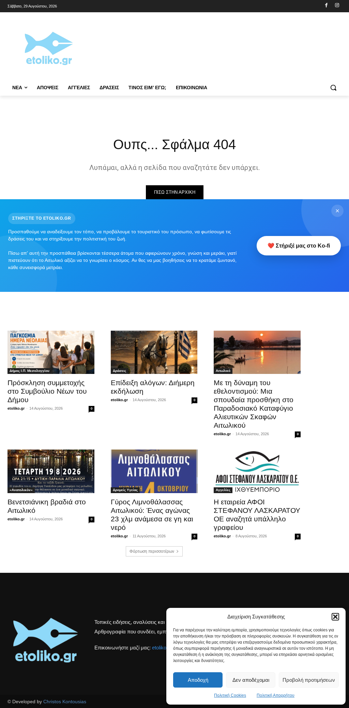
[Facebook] (326, 5)
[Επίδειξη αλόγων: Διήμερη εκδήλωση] (154, 352)
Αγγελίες (223, 490)
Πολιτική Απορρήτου (275, 695)
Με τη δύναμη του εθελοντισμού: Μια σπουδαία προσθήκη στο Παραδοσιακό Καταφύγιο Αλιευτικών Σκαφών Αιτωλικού (253, 404)
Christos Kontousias (64, 701)
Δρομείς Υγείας (125, 490)
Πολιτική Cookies (230, 695)
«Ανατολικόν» (21, 490)
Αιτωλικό (223, 371)
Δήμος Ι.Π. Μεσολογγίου (29, 371)
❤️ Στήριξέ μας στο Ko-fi (299, 246)
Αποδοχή (198, 680)
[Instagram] (337, 5)
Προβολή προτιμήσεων (309, 680)
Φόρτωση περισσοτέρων (152, 551)
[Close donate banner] (337, 211)
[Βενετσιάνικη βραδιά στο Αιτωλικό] (50, 471)
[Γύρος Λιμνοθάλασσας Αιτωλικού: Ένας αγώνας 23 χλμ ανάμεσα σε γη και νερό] (154, 471)
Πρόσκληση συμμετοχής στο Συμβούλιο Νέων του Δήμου (47, 391)
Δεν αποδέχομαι (250, 680)
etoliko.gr (16, 408)
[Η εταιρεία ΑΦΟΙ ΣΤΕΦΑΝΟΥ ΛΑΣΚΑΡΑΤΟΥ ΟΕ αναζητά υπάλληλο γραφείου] (257, 471)
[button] (335, 616)
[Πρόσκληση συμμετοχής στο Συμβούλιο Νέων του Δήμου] (50, 352)
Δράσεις (119, 371)
